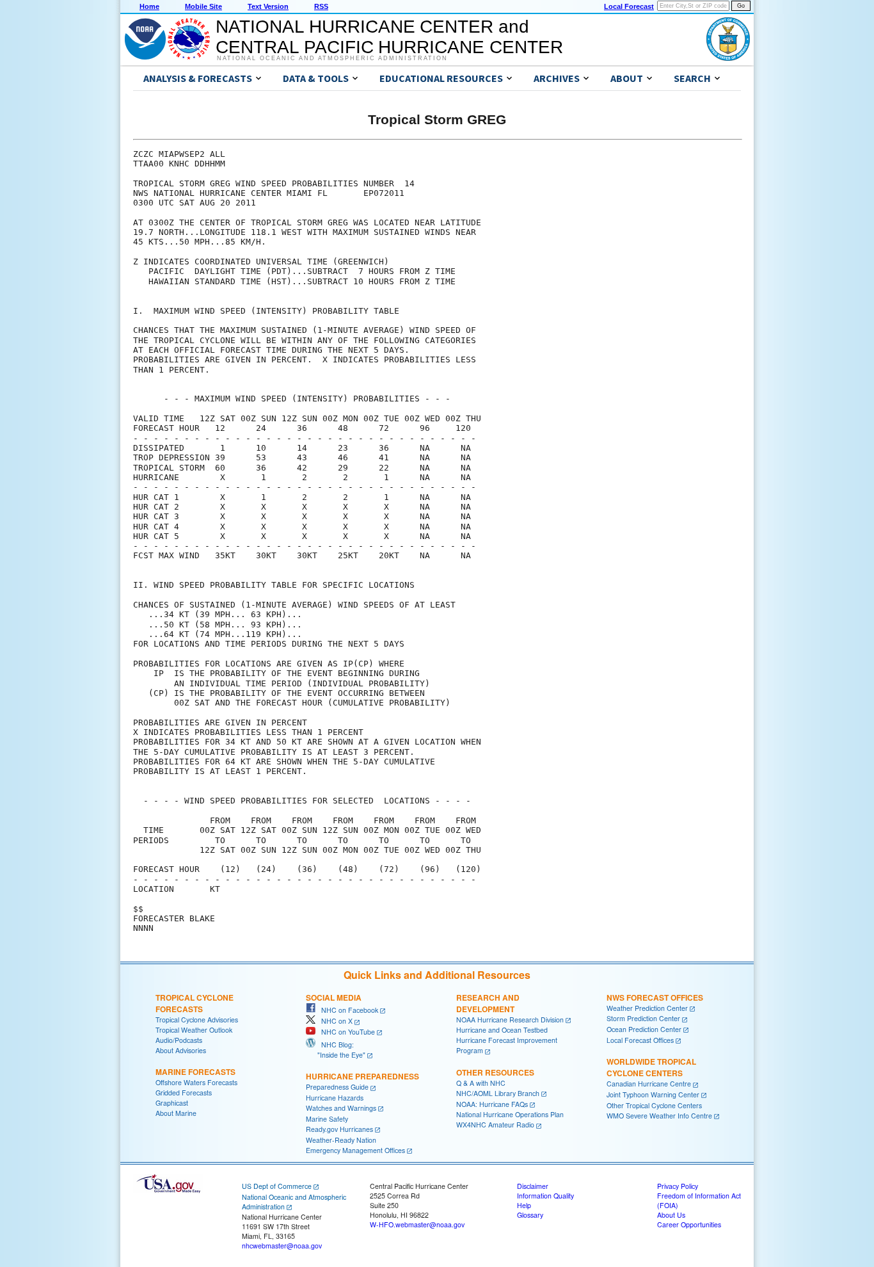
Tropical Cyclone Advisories (196, 1019)
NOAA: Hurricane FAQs (492, 1104)
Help (524, 1205)
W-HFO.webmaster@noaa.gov (417, 1224)
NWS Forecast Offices (655, 997)
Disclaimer (532, 1186)
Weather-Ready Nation (341, 1140)
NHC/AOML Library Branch (497, 1093)
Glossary (530, 1215)
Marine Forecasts (195, 1071)
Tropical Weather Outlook (193, 1030)
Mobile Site (203, 6)
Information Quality (545, 1195)
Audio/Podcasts (178, 1040)
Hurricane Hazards (334, 1097)
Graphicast (171, 1103)
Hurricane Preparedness (362, 1076)
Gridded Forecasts (183, 1092)
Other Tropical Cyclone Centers (654, 1105)
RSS (321, 6)
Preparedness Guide (337, 1087)
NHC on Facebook (346, 1010)
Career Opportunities (689, 1224)
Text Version (268, 6)
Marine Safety (327, 1119)
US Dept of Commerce (277, 1186)
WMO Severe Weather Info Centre (659, 1115)
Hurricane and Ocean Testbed (502, 1030)
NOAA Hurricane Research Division (510, 1019)
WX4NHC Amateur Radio (495, 1124)
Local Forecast (629, 6)
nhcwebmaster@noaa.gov (282, 1245)
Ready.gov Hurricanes (339, 1129)
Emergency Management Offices (355, 1150)
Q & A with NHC (480, 1083)
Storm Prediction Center (643, 1018)
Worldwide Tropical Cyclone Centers (651, 1067)
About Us (671, 1215)
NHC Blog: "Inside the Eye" (335, 1050)
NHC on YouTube (345, 1032)
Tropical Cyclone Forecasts (194, 1003)
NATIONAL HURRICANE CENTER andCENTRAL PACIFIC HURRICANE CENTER (389, 37)
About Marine (175, 1113)
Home (149, 6)
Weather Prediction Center (647, 1008)
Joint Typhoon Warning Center (653, 1094)
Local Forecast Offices (640, 1040)
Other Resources (495, 1072)
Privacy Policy (677, 1186)
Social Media (334, 997)
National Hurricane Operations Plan (510, 1114)
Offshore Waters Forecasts (196, 1082)
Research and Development (488, 1003)
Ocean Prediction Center (644, 1029)
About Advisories (180, 1050)
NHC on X (334, 1021)
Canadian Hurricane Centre (649, 1083)
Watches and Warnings (341, 1108)
